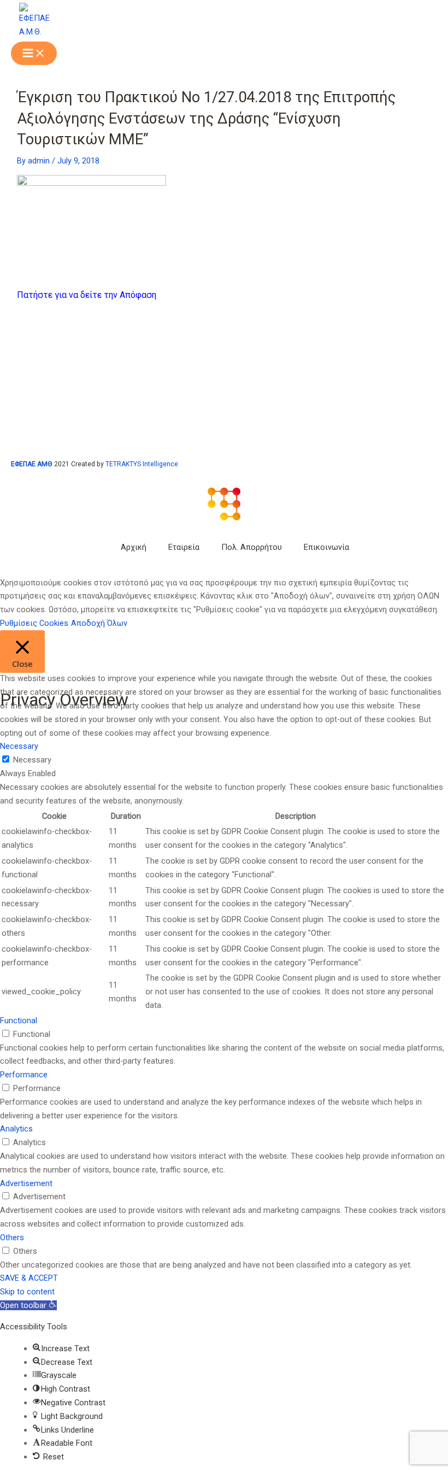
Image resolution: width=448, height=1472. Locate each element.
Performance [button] (24, 1075)
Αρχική (133, 547)
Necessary (32, 760)
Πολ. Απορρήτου (251, 547)
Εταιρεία (183, 547)
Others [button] (12, 1237)
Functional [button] (18, 1020)
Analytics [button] (16, 1129)
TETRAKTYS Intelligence (141, 464)
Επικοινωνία (326, 547)
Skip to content (27, 1292)
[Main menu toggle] (34, 54)
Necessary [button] (19, 746)
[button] (28, 1305)
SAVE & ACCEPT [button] (29, 1278)
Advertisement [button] (26, 1183)
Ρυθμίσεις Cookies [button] (34, 623)
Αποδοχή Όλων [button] (99, 623)
